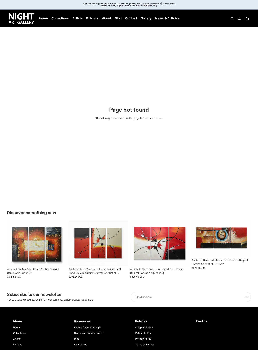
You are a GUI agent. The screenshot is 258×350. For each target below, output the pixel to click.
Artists (17, 338)
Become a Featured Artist (88, 333)
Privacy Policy (143, 338)
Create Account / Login (87, 327)
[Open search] (232, 18)
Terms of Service (144, 344)
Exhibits (17, 344)
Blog (76, 338)
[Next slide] (61, 243)
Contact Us (80, 344)
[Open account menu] (239, 18)
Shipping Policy (144, 327)
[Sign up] (246, 297)
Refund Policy (143, 333)
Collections (19, 333)
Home (16, 327)
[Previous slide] (12, 243)
